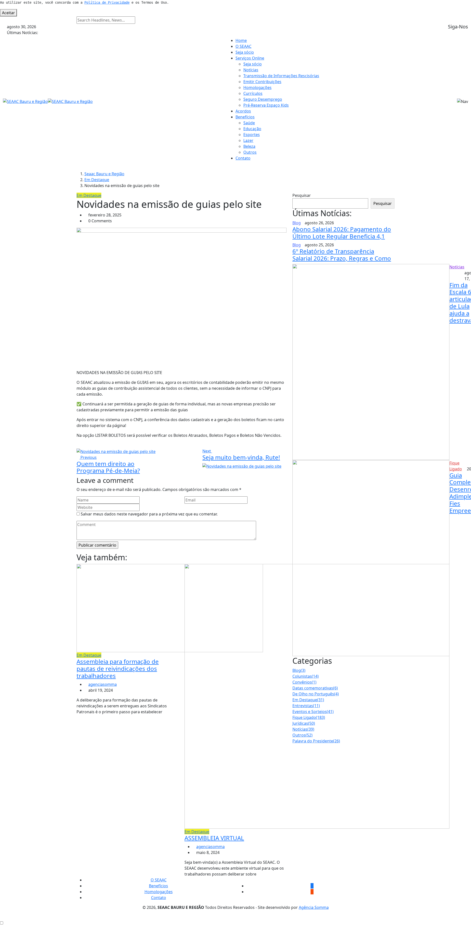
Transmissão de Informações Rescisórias (281, 75)
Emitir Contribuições (262, 81)
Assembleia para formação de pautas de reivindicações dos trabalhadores (118, 668)
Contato (243, 158)
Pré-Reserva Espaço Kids (266, 105)
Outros (250, 152)
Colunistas (305, 676)
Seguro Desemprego (262, 99)
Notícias (250, 70)
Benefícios (245, 117)
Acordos (243, 111)
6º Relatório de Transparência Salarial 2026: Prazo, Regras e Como (341, 254)
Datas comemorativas (315, 688)
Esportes (251, 134)
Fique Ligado (308, 717)
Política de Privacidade (107, 2)
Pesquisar (301, 195)
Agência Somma (314, 907)
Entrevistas (306, 705)
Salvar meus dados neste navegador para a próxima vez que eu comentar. (149, 514)
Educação (252, 128)
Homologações (257, 87)
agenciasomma (102, 684)
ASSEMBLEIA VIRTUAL (214, 838)
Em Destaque (96, 179)
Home (241, 40)
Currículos (252, 93)
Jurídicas (303, 723)
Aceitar (8, 12)
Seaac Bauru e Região (104, 173)
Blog (298, 670)
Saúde (249, 122)
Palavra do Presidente (316, 741)
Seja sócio (245, 52)
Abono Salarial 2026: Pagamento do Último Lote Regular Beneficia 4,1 (341, 232)
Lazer (248, 140)
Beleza (249, 146)
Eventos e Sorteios (313, 711)
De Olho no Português (315, 694)
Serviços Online (250, 58)
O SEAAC (243, 46)
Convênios (304, 682)
